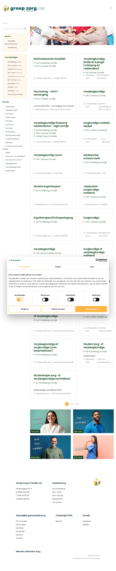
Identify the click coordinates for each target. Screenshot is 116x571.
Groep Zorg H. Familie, (46, 136)
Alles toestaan (91, 309)
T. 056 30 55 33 (22, 495)
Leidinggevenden (11, 163)
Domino (19, 534)
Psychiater (9, 128)
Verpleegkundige (11, 110)
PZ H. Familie (14, 80)
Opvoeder (8, 142)
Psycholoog (9, 125)
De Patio (13, 87)
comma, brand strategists (90, 558)
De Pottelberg (14, 62)
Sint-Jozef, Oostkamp (96, 130)
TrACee (19, 538)
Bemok (59, 521)
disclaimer (96, 555)
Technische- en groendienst (15, 156)
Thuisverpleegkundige (13, 167)
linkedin (85, 524)
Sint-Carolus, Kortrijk (46, 66)
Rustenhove (15, 69)
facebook (86, 521)
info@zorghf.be (22, 499)
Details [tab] (58, 267)
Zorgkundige (9, 106)
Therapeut (8, 121)
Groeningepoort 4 (24, 488)
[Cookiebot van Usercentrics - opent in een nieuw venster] (97, 260)
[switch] (45, 299)
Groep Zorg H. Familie (15, 94)
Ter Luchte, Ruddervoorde (48, 253)
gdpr (90, 555)
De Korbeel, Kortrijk (95, 72)
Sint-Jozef (15, 73)
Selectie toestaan (58, 309)
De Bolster (13, 91)
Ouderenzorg (12, 47)
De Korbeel (13, 84)
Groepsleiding (10, 132)
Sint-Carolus (14, 65)
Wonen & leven (10, 117)
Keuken (7, 153)
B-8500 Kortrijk (22, 492)
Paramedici (9, 114)
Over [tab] (92, 267)
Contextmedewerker (12, 139)
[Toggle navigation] (110, 8)
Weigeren (25, 309)
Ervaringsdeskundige (12, 135)
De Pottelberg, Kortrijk (46, 63)
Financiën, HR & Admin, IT (14, 160)
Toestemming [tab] (24, 267)
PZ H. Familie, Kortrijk (45, 98)
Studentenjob (10, 171)
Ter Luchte (16, 76)
